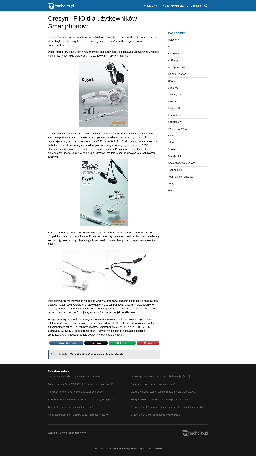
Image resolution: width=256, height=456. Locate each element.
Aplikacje (173, 60)
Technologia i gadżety (180, 176)
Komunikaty (175, 121)
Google (108, 449)
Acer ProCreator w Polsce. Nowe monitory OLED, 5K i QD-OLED (82, 399)
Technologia (175, 169)
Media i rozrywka (177, 128)
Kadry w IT (174, 108)
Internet (172, 101)
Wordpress (98, 449)
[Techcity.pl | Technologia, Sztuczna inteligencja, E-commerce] (61, 5)
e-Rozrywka (175, 94)
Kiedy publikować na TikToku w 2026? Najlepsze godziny (78, 414)
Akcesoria (173, 53)
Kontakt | (53, 432)
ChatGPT (173, 80)
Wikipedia (133, 449)
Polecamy (173, 39)
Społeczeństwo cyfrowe (181, 163)
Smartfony (174, 149)
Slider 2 (172, 142)
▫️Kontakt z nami (149, 5)
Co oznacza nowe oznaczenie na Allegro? (153, 384)
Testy (171, 183)
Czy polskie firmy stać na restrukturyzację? (70, 407)
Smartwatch (175, 156)
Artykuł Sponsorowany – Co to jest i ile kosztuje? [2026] (160, 376)
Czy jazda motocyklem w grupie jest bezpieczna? (74, 376)
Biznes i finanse (177, 74)
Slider (171, 135)
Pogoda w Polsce (146, 449)
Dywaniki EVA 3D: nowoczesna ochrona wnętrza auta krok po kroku (167, 407)
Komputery (174, 115)
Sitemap (158, 449)
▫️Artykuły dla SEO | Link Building (182, 5)
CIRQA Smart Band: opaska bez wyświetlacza (155, 414)
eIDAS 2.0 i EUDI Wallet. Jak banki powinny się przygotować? (164, 391)
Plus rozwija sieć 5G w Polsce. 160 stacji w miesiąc (75, 391)
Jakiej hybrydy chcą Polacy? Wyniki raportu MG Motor (159, 399)
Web (170, 190)
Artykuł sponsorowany (73, 432)
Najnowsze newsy (120, 449)
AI (169, 46)
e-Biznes (173, 87)
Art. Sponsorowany (179, 67)
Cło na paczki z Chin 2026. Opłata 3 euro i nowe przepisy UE (80, 384)
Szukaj (206, 6)
